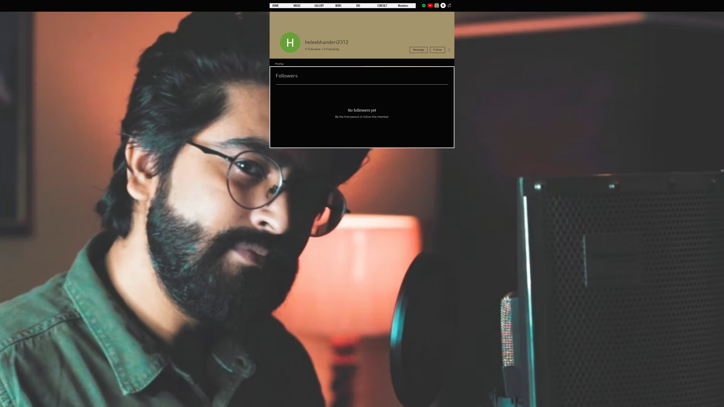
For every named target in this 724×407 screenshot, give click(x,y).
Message (418, 50)
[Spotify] (423, 5)
